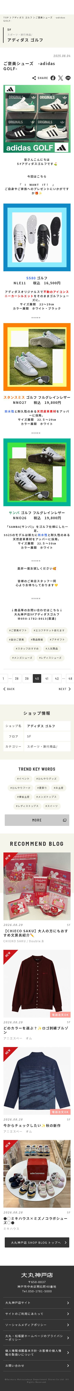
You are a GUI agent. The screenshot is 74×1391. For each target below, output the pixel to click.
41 (47, 678)
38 (17, 678)
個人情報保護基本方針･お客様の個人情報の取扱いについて (33, 1352)
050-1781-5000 (40, 1291)
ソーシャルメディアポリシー (26, 1325)
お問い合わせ (15, 1365)
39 (27, 678)
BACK (11, 689)
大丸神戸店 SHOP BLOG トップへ (36, 1242)
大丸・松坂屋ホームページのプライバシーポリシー (34, 1338)
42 (57, 678)
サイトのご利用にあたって (24, 1314)
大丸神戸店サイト (18, 1303)
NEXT (63, 689)
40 (37, 678)
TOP (6, 17)
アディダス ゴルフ (22, 17)
